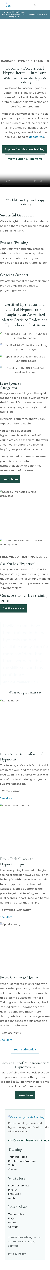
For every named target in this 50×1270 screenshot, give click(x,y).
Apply (11, 1198)
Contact (13, 1226)
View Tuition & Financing (25, 158)
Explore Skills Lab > (37, 14)
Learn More (10, 479)
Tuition (12, 1165)
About (12, 1222)
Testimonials (16, 1214)
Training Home (17, 1156)
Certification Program (22, 1161)
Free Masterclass (18, 1185)
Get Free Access (13, 608)
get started (36, 136)
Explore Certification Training (24, 149)
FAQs (11, 1218)
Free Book (14, 1193)
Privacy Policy (17, 1253)
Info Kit (12, 1189)
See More (6, 798)
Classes (13, 1169)
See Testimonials (25, 1049)
